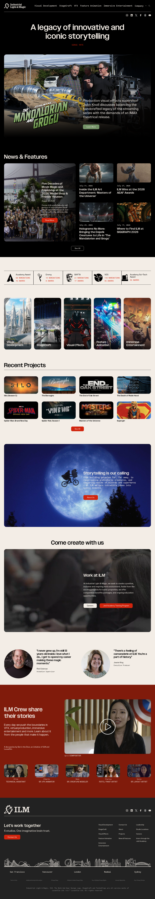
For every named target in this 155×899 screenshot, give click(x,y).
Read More (49, 220)
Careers (90, 605)
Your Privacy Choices (139, 880)
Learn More (91, 127)
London (77, 872)
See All (77, 248)
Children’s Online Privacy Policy (75, 880)
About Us (90, 497)
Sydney (137, 872)
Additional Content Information (34, 880)
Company (139, 5)
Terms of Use (13, 880)
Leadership (140, 825)
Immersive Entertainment (118, 5)
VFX (76, 5)
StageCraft (65, 5)
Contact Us (12, 837)
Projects (122, 834)
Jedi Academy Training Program (116, 605)
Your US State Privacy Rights (99, 880)
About (121, 829)
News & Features (125, 838)
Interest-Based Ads (120, 880)
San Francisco (17, 872)
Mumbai (107, 872)
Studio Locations (142, 829)
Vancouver (47, 872)
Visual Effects (103, 834)
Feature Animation (90, 5)
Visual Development (45, 5)
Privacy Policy (54, 880)
